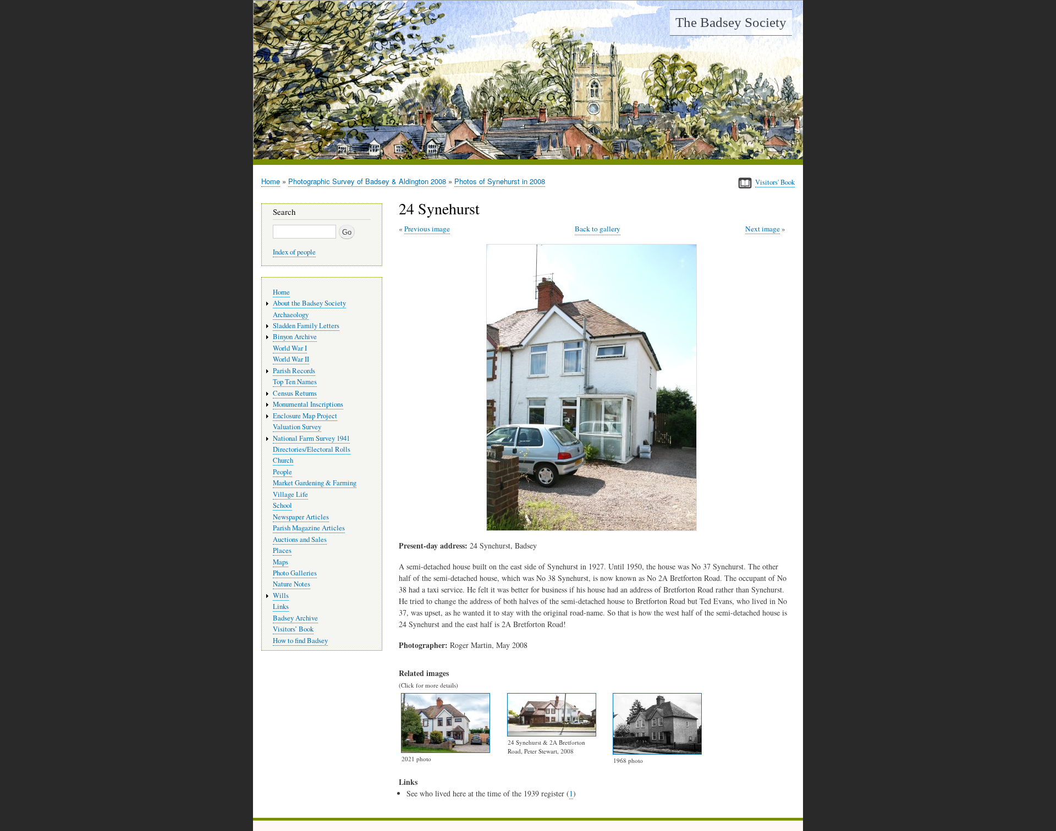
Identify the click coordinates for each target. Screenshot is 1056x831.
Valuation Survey (297, 426)
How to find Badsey (300, 640)
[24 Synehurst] (593, 528)
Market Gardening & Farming (314, 482)
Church (283, 460)
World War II (291, 359)
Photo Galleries (295, 573)
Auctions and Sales (300, 539)
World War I (290, 348)
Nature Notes (291, 584)
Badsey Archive (295, 618)
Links (281, 606)
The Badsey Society (731, 22)
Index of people (294, 252)
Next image (762, 229)
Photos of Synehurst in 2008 (499, 181)
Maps (280, 562)
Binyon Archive (295, 336)
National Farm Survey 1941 (311, 438)
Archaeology (291, 314)
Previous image (427, 229)
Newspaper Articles (301, 517)
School (282, 505)
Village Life (290, 494)
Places (282, 550)
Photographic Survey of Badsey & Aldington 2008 (367, 181)
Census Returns (295, 393)
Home (270, 181)
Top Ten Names (295, 381)
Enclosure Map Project (305, 415)
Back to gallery (597, 229)
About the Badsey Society (309, 303)
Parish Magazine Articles (309, 528)
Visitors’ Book (293, 629)
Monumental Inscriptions (308, 404)
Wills (281, 595)
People (282, 472)
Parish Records (294, 370)
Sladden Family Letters (306, 325)
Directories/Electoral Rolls (311, 449)
